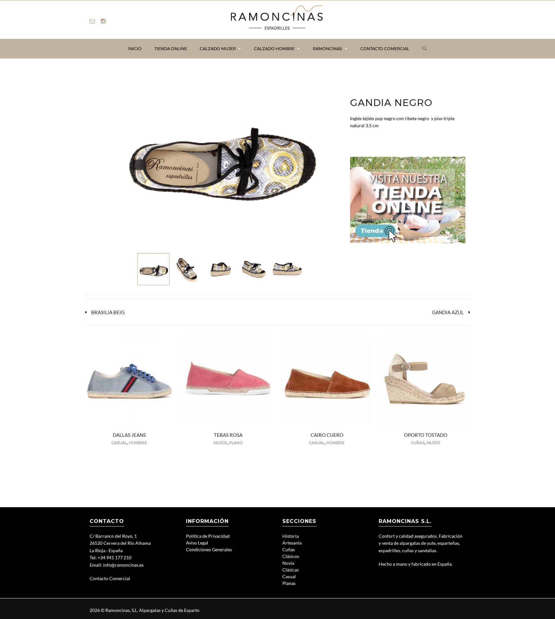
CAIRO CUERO (327, 435)
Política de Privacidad (208, 536)
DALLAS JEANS (129, 435)
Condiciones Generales (209, 549)
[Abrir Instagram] (103, 21)
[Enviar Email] (92, 21)
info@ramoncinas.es (123, 565)
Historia (290, 536)
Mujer (220, 442)
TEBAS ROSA (228, 435)
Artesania (292, 542)
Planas (288, 583)
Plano (236, 442)
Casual (119, 442)
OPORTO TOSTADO (425, 435)
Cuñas (418, 442)
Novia (288, 563)
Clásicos (290, 556)
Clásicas (290, 569)
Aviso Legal (197, 542)
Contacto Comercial (110, 578)
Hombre (138, 442)
